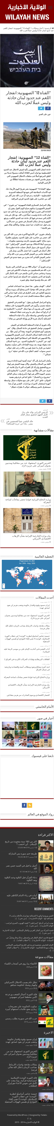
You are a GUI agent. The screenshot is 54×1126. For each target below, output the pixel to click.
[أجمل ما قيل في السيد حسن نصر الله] (45, 869)
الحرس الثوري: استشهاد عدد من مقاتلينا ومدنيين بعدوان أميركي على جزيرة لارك (28, 464)
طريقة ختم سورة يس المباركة (23, 853)
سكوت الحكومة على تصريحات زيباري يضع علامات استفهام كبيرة (21, 1007)
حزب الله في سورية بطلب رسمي (21, 1018)
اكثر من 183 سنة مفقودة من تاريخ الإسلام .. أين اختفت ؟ (21, 843)
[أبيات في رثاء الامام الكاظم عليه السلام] (45, 899)
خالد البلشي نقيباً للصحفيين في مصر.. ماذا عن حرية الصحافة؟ (19, 421)
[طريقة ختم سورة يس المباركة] (45, 857)
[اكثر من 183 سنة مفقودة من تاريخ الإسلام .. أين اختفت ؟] (45, 845)
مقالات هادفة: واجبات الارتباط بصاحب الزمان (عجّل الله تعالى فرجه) (22, 1067)
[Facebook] (24, 805)
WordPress (22, 1115)
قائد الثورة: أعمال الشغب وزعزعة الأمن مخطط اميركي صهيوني (21, 995)
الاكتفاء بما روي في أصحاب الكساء (20, 963)
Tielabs (44, 1115)
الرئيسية (48, 28)
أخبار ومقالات (37, 28)
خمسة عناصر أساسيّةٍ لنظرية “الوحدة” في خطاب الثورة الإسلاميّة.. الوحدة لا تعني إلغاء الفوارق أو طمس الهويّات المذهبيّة (21, 1097)
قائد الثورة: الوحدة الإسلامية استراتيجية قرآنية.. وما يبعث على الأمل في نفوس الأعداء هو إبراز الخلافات (21, 1082)
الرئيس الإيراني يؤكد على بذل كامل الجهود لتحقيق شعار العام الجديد (34, 413)
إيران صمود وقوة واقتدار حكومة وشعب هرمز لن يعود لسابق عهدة (21, 1040)
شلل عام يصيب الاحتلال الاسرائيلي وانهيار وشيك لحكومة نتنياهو (20, 983)
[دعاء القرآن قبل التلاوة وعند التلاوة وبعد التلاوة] (45, 884)
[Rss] (29, 805)
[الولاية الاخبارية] (27, 7)
